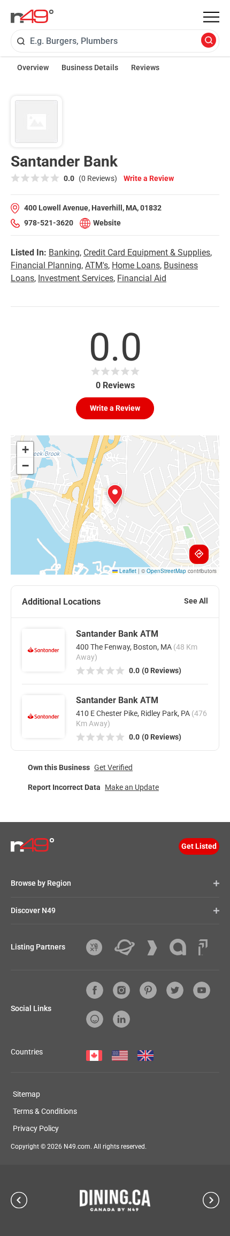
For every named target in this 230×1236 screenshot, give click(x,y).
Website (107, 222)
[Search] (208, 41)
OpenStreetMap (166, 571)
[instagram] (121, 990)
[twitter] (175, 990)
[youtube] (201, 990)
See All (196, 601)
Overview (33, 67)
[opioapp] (94, 1019)
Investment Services (75, 278)
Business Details (90, 67)
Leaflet (127, 571)
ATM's (96, 265)
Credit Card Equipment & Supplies (146, 252)
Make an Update (132, 787)
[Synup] (156, 948)
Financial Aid (141, 278)
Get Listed (199, 846)
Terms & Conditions (45, 1111)
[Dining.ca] (115, 1200)
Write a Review (149, 178)
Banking (64, 252)
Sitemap (26, 1094)
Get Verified (113, 767)
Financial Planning (46, 265)
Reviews (145, 67)
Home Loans (136, 265)
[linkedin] (121, 1019)
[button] (115, 495)
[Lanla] (181, 947)
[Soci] (203, 947)
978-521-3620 (48, 222)
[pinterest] (148, 990)
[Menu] (211, 17)
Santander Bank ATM (117, 634)
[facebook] (94, 990)
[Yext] (98, 947)
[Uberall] (128, 947)
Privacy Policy (36, 1128)
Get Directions (199, 554)
